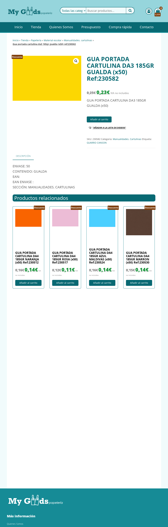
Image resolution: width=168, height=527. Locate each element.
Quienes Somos (61, 27)
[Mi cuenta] (149, 11)
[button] (76, 61)
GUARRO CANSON (97, 142)
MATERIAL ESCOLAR (53, 40)
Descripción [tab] (23, 156)
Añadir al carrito (99, 119)
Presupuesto (91, 27)
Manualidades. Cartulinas (78, 40)
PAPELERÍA (36, 40)
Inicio (18, 27)
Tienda (36, 27)
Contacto (147, 27)
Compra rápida (120, 27)
